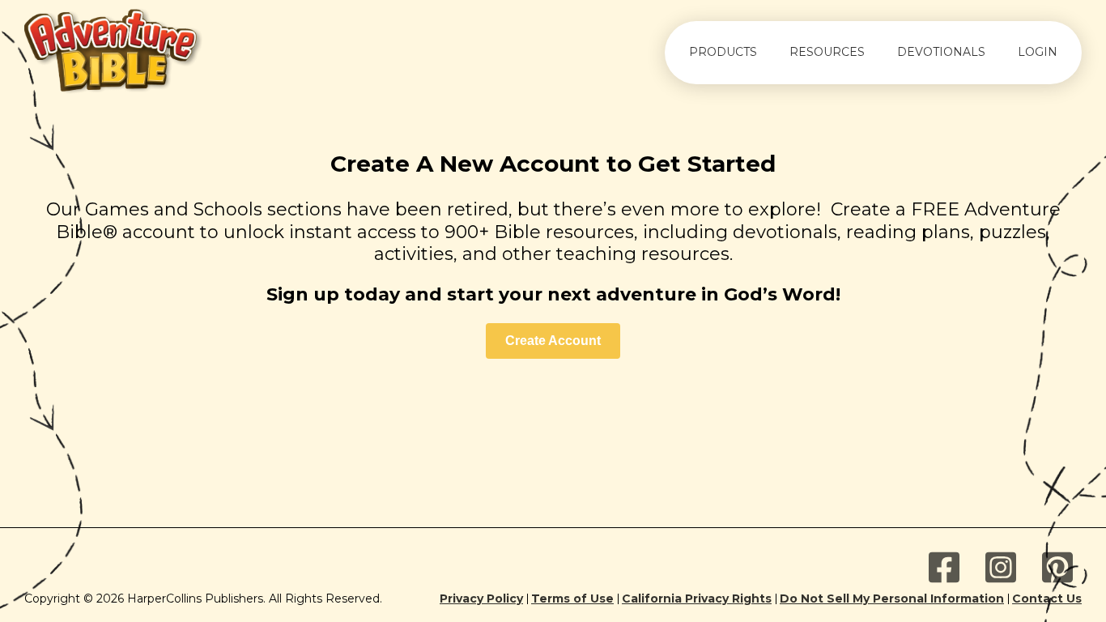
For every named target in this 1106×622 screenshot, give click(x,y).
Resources (827, 52)
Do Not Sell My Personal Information (892, 599)
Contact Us (1047, 599)
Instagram (1000, 567)
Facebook (944, 567)
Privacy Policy (481, 599)
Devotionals (941, 52)
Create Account (553, 340)
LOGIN (1037, 52)
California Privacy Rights (697, 599)
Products (723, 52)
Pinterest (1057, 567)
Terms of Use (572, 599)
